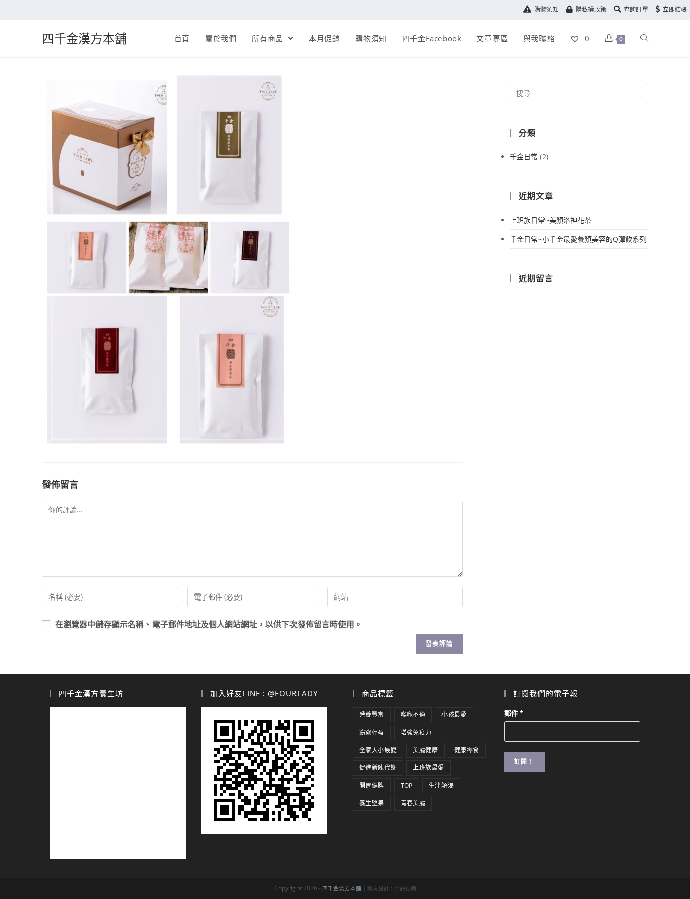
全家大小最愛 (378, 750)
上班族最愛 (428, 767)
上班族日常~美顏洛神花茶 (551, 220)
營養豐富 (371, 714)
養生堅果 (371, 803)
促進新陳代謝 (378, 767)
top (407, 785)
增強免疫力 (416, 732)
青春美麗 (413, 803)
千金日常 (524, 156)
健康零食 (466, 750)
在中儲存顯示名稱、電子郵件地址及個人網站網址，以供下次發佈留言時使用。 (208, 624)
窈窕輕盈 (371, 732)
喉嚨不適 (413, 714)
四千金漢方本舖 (84, 38)
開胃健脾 (371, 785)
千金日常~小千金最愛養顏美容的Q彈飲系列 (578, 239)
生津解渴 (441, 785)
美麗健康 (425, 750)
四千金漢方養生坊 (91, 693)
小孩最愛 (454, 714)
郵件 (513, 713)
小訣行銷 (405, 888)
